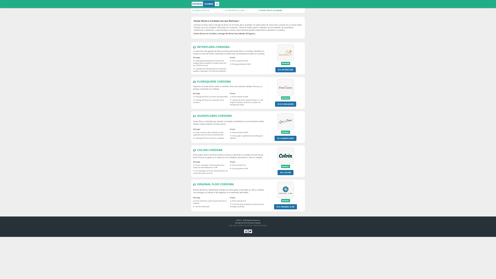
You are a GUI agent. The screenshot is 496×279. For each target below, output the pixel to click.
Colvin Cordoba (210, 150)
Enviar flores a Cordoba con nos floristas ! (216, 21)
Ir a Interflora (285, 69)
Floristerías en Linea (236, 10)
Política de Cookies (246, 225)
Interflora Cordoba (213, 47)
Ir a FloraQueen (286, 104)
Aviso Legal (233, 225)
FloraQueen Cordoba (214, 81)
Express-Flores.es (202, 10)
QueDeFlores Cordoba (214, 116)
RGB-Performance (260, 225)
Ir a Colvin (285, 172)
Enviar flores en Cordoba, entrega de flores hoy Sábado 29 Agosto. (225, 33)
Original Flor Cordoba (215, 184)
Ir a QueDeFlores (285, 138)
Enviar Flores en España (271, 10)
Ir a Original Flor (285, 207)
